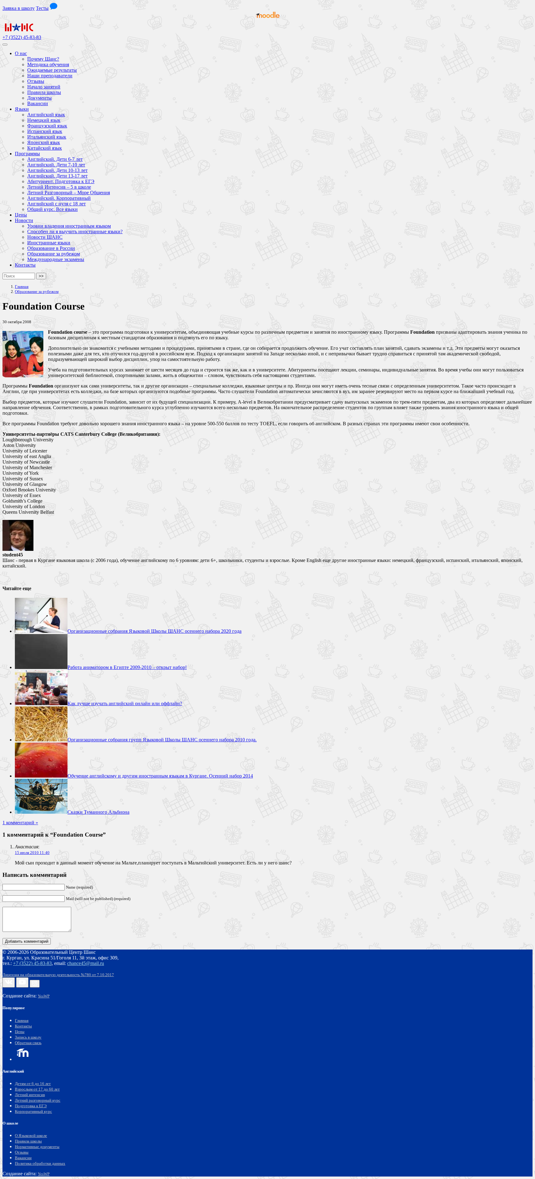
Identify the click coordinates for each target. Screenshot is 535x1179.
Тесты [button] (42, 8)
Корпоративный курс (33, 1111)
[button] (53, 8)
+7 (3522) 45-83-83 (21, 37)
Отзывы (21, 1152)
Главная (21, 1020)
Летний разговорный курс (37, 1100)
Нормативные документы (37, 1147)
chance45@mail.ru (85, 963)
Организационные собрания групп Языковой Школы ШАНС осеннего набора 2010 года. (162, 739)
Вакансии (23, 1158)
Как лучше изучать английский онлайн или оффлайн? (124, 703)
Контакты (23, 1026)
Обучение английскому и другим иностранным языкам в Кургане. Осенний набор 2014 (160, 775)
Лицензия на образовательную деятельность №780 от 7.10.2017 (58, 975)
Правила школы (28, 1141)
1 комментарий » (20, 822)
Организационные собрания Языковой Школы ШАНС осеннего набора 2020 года (154, 631)
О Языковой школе (31, 1136)
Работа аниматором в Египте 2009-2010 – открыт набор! (127, 667)
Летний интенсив (30, 1095)
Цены (19, 1032)
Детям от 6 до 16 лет (33, 1084)
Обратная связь (28, 1043)
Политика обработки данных (40, 1163)
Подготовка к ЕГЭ (31, 1106)
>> (41, 276)
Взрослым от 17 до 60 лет (37, 1089)
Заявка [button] (18, 8)
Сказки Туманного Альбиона (98, 812)
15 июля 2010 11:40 (32, 852)
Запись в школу (28, 1037)
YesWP (44, 996)
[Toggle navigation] (4, 44)
